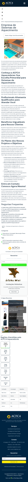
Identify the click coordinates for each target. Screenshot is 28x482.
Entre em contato (17, 194)
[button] (24, 3)
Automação (12, 233)
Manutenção (19, 233)
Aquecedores (6, 233)
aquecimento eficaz (18, 240)
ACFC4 (2, 21)
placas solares (16, 242)
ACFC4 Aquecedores (8, 240)
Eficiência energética (7, 242)
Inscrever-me (14, 265)
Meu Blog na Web (18, 478)
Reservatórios (10, 235)
